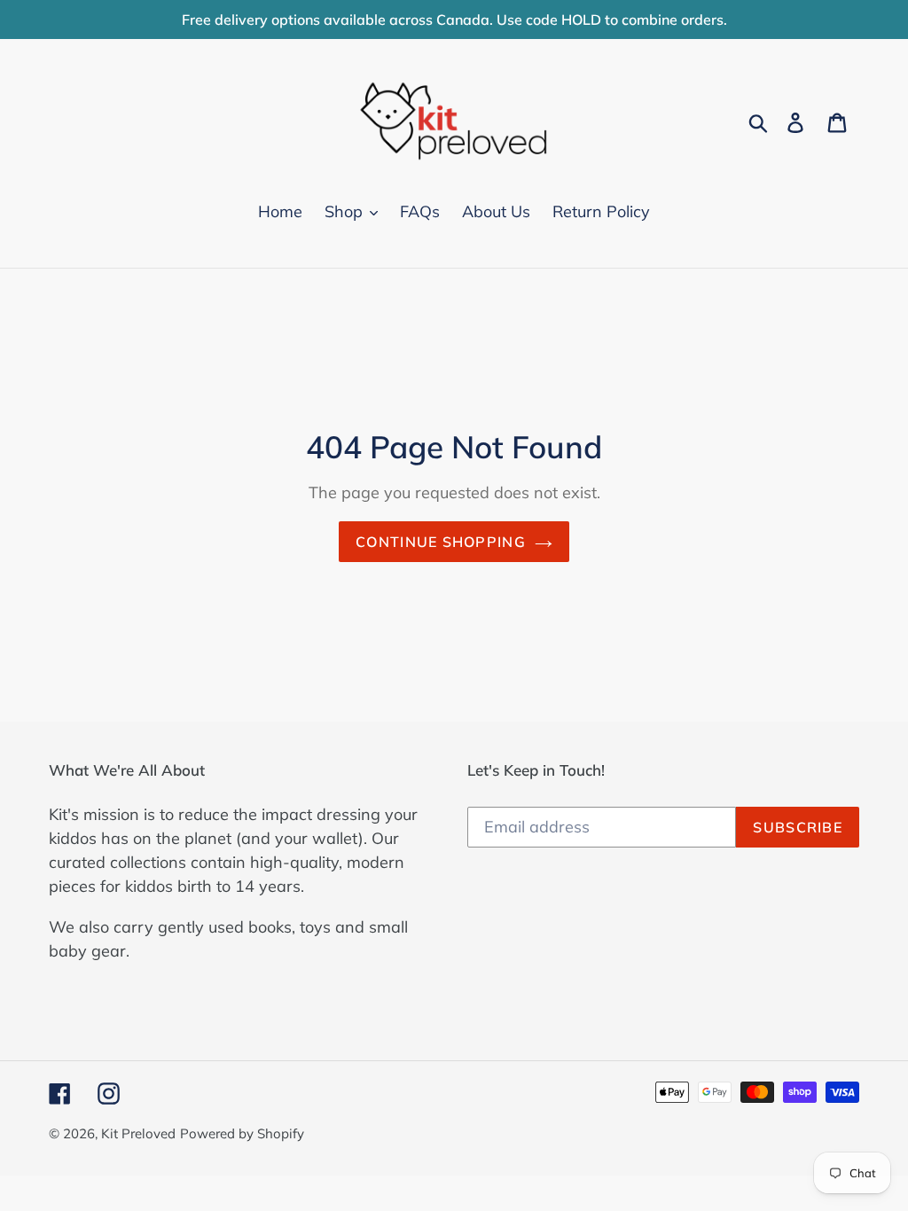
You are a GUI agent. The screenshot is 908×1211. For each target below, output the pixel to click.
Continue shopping (441, 542)
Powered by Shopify (242, 1133)
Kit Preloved (138, 1133)
